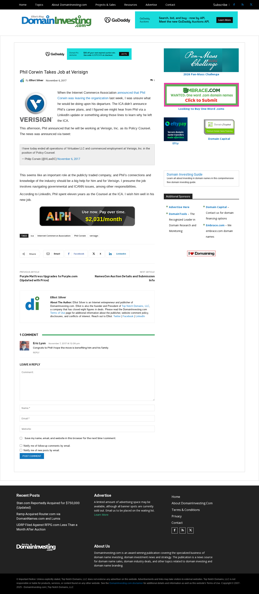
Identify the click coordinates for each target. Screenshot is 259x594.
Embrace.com (215, 225)
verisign (94, 235)
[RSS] (242, 5)
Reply (36, 352)
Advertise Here (179, 207)
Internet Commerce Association (54, 235)
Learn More (101, 514)
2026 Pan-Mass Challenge (201, 74)
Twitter (117, 316)
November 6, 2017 (68, 159)
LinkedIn (140, 316)
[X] (251, 5)
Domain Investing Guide (184, 174)
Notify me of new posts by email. (42, 450)
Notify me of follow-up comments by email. (47, 445)
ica (32, 235)
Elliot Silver (36, 80)
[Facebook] (234, 5)
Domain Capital (216, 207)
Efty (176, 143)
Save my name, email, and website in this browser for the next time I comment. (70, 438)
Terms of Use (57, 312)
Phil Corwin (80, 235)
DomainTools (178, 214)
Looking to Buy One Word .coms (201, 109)
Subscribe (220, 5)
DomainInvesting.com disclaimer (126, 583)
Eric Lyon (39, 343)
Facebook (128, 316)
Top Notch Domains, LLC (135, 306)
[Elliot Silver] (23, 80)
